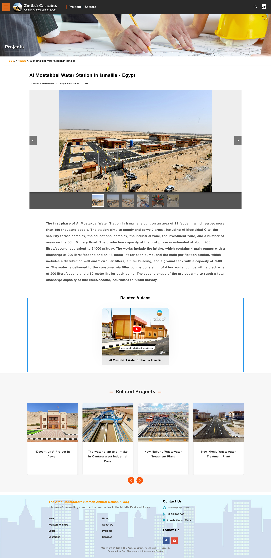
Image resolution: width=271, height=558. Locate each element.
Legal (51, 531)
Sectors (90, 7)
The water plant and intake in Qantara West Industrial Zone (108, 456)
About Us (107, 524)
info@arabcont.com (178, 508)
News (51, 518)
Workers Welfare (58, 524)
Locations (54, 537)
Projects (75, 7)
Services (107, 537)
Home (11, 61)
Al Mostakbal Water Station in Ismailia (135, 360)
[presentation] (131, 480)
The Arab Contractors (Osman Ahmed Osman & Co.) (88, 502)
